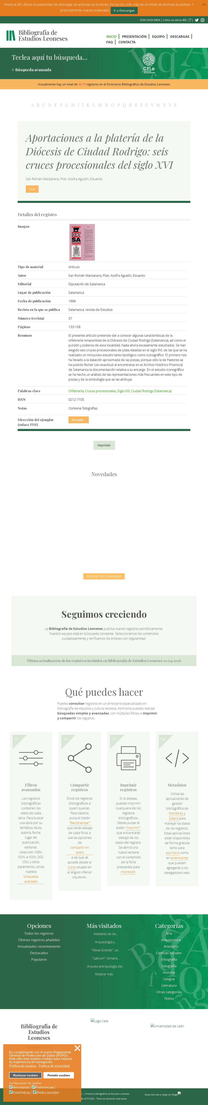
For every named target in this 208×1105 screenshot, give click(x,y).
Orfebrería (76, 391)
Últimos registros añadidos (39, 940)
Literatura (169, 985)
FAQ (109, 42)
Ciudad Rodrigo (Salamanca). (151, 391)
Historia (169, 972)
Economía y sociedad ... (104, 542)
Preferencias (45, 1087)
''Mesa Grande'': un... (106, 950)
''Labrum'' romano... (106, 958)
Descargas (179, 36)
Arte (169, 933)
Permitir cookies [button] (59, 1075)
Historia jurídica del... (125, 500)
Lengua (169, 979)
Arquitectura (171, 940)
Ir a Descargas (124, 10)
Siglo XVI (123, 391)
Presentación (134, 36)
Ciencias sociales (169, 953)
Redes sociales (48, 1092)
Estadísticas (21, 1092)
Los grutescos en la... (82, 500)
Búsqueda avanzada (33, 69)
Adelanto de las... (106, 934)
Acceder (78, 420)
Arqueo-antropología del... (106, 966)
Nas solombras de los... (168, 500)
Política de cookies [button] (22, 1066)
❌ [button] (77, 1048)
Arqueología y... (106, 942)
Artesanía (171, 946)
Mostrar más (104, 974)
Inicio (111, 36)
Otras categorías (169, 992)
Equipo (158, 36)
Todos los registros (39, 933)
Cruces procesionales (100, 391)
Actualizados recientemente (39, 946)
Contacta (126, 42)
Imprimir (104, 445)
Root (46, 507)
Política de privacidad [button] (54, 1066)
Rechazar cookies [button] (25, 1075)
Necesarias (21, 1087)
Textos (169, 998)
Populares (39, 959)
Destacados (39, 953)
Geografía (169, 966)
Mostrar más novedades (104, 576)
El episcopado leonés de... (40, 500)
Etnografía (169, 959)
